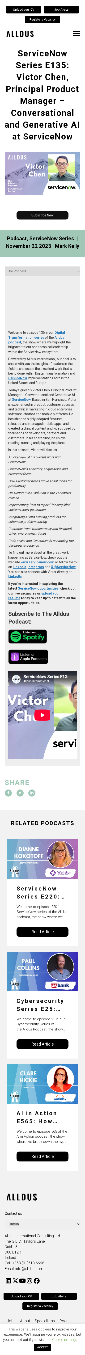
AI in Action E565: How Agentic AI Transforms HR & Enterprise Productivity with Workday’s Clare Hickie (38, 1117)
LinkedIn (19, 567)
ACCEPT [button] (42, 1347)
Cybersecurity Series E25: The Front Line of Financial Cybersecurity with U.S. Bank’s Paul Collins (42, 1005)
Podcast (17, 238)
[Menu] (76, 34)
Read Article (42, 931)
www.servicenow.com (37, 562)
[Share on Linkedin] (31, 793)
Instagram (36, 567)
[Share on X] (20, 793)
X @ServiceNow (63, 567)
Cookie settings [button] (64, 1340)
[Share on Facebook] (8, 793)
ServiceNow (17, 378)
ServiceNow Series (51, 238)
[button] (42, 215)
